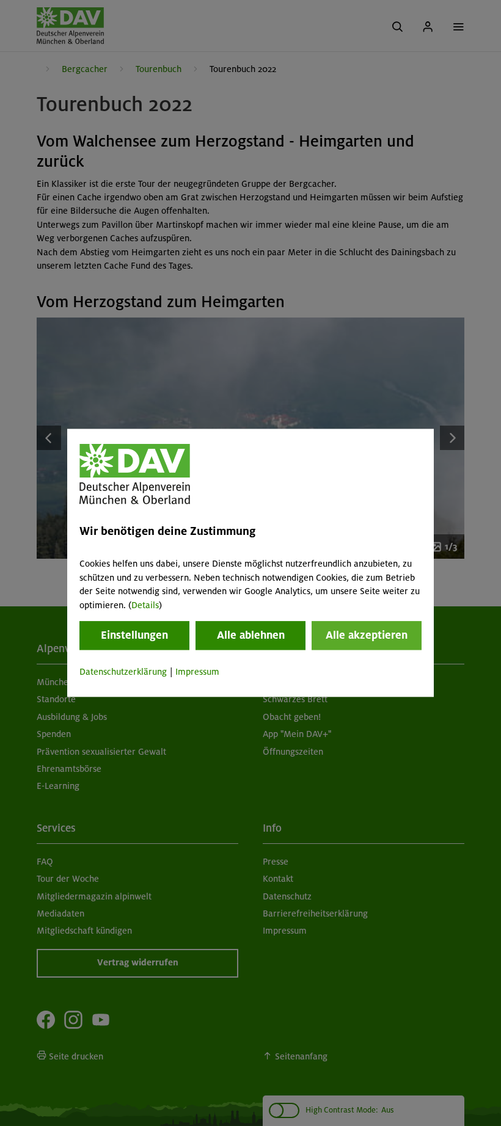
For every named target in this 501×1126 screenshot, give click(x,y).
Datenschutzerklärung (123, 671)
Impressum (197, 671)
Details (145, 605)
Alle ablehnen (251, 635)
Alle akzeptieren (367, 635)
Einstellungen (134, 635)
